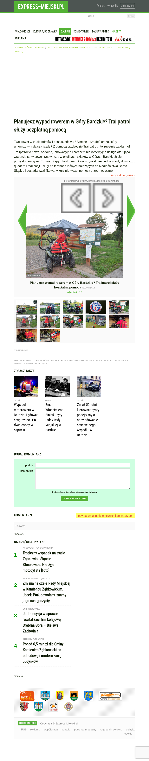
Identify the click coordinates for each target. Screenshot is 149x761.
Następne (131, 211)
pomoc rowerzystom (105, 360)
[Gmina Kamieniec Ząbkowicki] (85, 700)
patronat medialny (85, 729)
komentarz (26, 470)
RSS (24, 729)
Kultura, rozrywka (45, 31)
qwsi (44, 363)
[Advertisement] (74, 87)
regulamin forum (89, 492)
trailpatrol (26, 360)
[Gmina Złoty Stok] (21, 711)
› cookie (90, 16)
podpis (29, 465)
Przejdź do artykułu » (122, 175)
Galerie (65, 31)
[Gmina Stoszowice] (107, 700)
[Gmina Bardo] (57, 700)
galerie (39, 48)
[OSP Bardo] (65, 710)
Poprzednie (22, 221)
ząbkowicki (127, 5)
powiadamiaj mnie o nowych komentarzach (105, 516)
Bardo (38, 360)
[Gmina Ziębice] (36, 711)
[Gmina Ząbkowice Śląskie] (42, 700)
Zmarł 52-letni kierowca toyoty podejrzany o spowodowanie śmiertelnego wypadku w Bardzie (88, 420)
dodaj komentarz (74, 498)
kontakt (66, 729)
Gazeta (116, 31)
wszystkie (112, 5)
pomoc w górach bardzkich (76, 360)
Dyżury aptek (100, 31)
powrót (21, 525)
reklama (35, 729)
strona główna (24, 48)
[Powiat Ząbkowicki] (24, 700)
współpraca (51, 729)
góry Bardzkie (51, 360)
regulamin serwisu (111, 729)
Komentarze (81, 31)
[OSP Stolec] (50, 711)
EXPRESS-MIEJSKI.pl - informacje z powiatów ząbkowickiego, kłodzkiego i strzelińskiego (41, 6)
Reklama (20, 38)
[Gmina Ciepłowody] (71, 700)
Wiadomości (22, 31)
